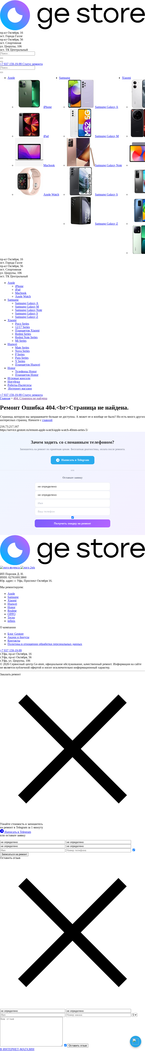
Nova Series (22, 351)
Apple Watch (23, 296)
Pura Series (22, 357)
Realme (12, 610)
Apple (11, 77)
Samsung (64, 77)
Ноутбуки (14, 381)
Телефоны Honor (26, 371)
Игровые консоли (19, 378)
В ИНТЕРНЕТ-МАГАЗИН (17, 1049)
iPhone (19, 286)
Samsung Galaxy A (26, 303)
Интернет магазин (20, 388)
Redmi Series (23, 333)
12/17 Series (22, 327)
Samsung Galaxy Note (28, 310)
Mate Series (22, 347)
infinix (11, 620)
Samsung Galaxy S (26, 313)
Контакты (14, 640)
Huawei (12, 344)
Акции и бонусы (18, 637)
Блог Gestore (16, 633)
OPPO (11, 614)
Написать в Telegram (75, 459)
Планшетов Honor (26, 374)
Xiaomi (126, 77)
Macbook (20, 293)
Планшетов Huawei (27, 364)
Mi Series (20, 340)
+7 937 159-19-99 (11, 64)
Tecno (11, 617)
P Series (20, 354)
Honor (11, 368)
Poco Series (22, 323)
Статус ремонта (32, 64)
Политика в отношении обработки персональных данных (45, 644)
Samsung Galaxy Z (26, 316)
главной (47, 420)
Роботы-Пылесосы (20, 385)
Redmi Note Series (26, 337)
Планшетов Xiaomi (27, 330)
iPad (17, 289)
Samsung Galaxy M (27, 306)
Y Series (20, 361)
